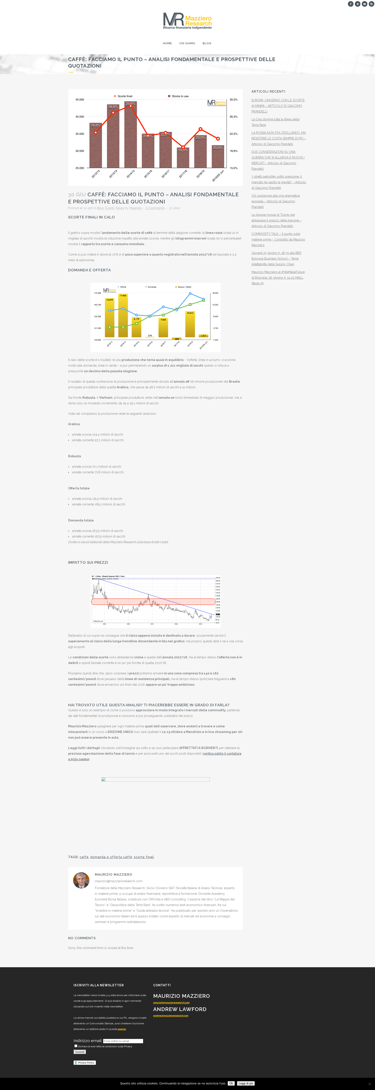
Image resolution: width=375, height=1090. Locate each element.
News (120, 208)
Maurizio (136, 208)
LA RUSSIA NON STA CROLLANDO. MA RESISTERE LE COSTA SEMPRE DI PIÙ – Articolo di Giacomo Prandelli (279, 138)
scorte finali (144, 857)
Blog (100, 208)
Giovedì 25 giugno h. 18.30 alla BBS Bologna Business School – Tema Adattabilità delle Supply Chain (276, 258)
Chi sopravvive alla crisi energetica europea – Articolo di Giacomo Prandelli (276, 201)
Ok (231, 1083)
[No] (369, 1084)
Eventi (109, 208)
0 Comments (155, 208)
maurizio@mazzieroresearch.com (171, 1002)
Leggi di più (246, 1083)
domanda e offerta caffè (111, 857)
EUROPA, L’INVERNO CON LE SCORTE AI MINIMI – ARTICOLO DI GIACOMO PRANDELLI (278, 105)
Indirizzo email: (88, 1040)
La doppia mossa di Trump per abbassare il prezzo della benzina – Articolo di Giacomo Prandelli (277, 220)
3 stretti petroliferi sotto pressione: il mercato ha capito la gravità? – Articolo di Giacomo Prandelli (279, 182)
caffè (84, 857)
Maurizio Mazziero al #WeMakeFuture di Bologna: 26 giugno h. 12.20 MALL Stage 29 (278, 277)
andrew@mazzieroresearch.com (170, 1015)
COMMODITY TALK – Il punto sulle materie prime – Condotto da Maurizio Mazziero (278, 239)
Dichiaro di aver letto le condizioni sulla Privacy (105, 1046)
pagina (122, 1029)
